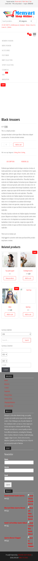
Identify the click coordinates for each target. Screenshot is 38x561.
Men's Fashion (6, 45)
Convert (6, 370)
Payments (7, 391)
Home (6, 380)
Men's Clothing (21, 152)
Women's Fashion (7, 41)
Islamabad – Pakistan (25, 25)
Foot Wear (5, 55)
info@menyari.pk (15, 25)
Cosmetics (5, 70)
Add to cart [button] (28, 278)
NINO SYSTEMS (23, 557)
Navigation (5, 79)
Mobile (7, 467)
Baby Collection (7, 60)
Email (6, 475)
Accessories (6, 50)
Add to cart (18, 144)
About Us (33, 25)
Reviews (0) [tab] (24, 161)
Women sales (18, 1)
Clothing (16, 152)
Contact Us (4, 27)
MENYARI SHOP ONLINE (24, 555)
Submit (8, 485)
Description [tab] (10, 161)
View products (10, 278)
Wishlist (9, 27)
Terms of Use (8, 398)
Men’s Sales (25, 1)
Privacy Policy (8, 395)
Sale (30, 1)
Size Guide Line (8, 406)
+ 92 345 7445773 (5, 25)
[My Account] (24, 34)
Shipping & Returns (9, 402)
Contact (6, 387)
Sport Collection (7, 65)
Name (6, 459)
